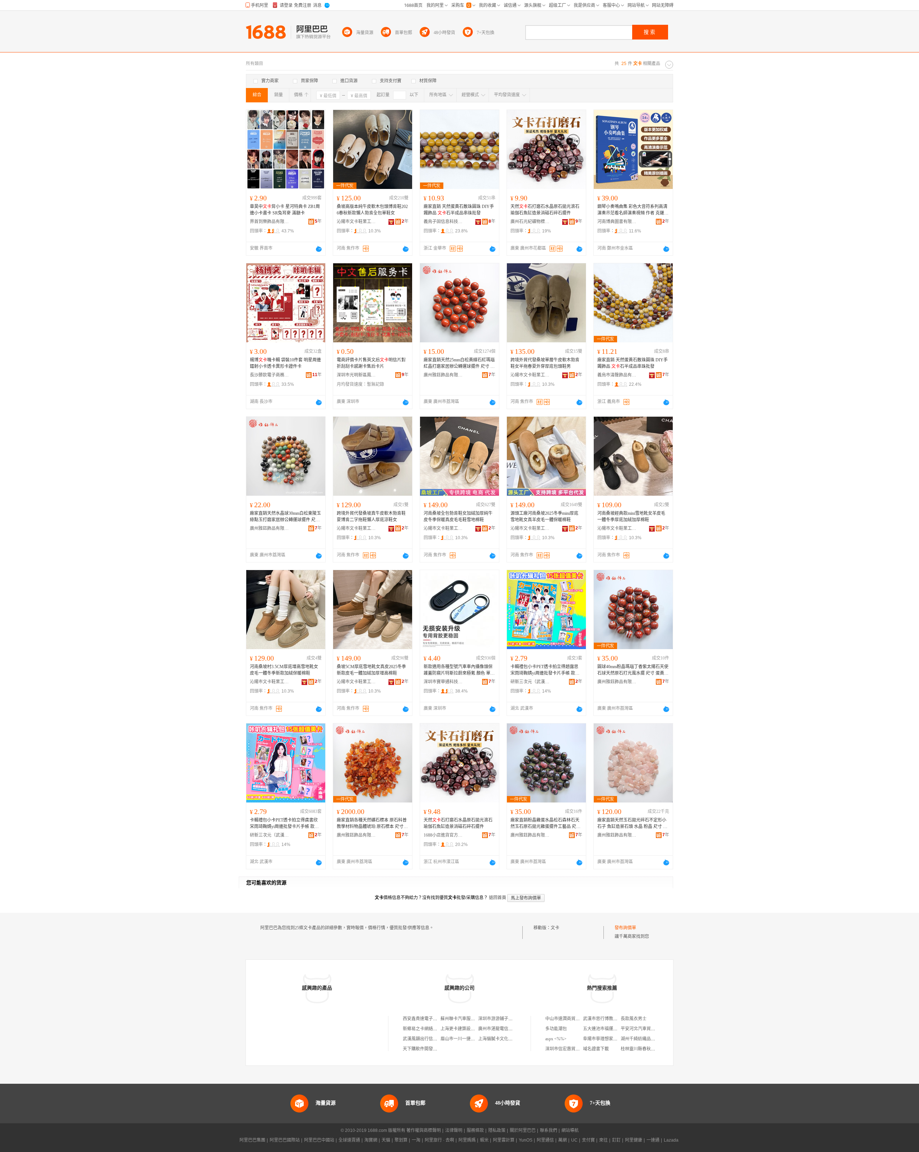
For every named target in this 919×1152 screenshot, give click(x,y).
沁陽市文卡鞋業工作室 (356, 221)
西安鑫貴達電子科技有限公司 (431, 1018)
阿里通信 (545, 1140)
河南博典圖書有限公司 (617, 221)
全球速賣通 (349, 1140)
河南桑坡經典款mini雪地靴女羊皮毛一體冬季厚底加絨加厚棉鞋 (631, 516)
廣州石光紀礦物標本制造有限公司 (530, 221)
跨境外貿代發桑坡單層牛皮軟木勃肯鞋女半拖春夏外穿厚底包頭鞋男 (544, 363)
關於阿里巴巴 (523, 1130)
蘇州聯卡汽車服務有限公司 (466, 1018)
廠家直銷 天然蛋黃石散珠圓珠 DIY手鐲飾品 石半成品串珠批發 (459, 210)
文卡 (555, 927)
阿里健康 (633, 1140)
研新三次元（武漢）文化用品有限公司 (530, 681)
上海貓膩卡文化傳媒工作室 (504, 1038)
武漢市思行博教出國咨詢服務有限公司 (619, 1018)
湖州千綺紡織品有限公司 (644, 1038)
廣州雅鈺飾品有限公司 (443, 375)
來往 (603, 1140)
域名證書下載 (596, 1048)
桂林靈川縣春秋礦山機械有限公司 (653, 1048)
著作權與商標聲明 (423, 1130)
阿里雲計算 (503, 1140)
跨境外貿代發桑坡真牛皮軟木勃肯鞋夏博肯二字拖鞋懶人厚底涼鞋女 (371, 516)
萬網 (562, 1140)
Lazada (671, 1140)
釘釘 (616, 1140)
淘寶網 (370, 1140)
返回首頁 (497, 897)
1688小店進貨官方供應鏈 (443, 835)
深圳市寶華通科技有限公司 (443, 681)
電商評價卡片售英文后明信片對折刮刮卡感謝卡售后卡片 (371, 363)
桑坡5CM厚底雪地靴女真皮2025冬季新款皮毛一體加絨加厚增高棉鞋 (371, 670)
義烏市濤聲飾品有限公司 (617, 375)
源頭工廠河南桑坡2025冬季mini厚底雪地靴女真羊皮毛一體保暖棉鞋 (544, 516)
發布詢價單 (625, 927)
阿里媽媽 (467, 1140)
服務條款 (475, 1130)
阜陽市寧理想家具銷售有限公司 (613, 1038)
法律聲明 (453, 1130)
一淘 (416, 1140)
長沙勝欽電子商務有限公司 (269, 375)
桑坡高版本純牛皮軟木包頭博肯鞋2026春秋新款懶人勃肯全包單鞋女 (372, 210)
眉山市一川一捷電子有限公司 (468, 1038)
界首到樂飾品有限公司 (269, 221)
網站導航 (570, 1130)
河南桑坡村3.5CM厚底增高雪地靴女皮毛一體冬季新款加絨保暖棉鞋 (284, 670)
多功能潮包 (556, 1028)
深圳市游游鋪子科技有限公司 (506, 1018)
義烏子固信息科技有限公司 (443, 221)
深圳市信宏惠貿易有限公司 (571, 1048)
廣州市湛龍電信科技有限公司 (506, 1028)
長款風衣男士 (634, 1018)
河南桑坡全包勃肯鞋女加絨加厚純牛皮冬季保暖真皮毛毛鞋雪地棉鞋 (458, 516)
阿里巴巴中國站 (319, 1140)
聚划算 (401, 1140)
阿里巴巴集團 (252, 1140)
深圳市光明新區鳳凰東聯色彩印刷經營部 (356, 375)
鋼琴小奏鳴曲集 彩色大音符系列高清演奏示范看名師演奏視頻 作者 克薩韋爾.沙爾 (632, 210)
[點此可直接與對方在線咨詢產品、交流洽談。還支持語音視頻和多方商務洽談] (319, 249)
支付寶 (588, 1140)
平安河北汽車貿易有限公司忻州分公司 (657, 1028)
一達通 (653, 1140)
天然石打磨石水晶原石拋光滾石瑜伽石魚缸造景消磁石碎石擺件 (544, 210)
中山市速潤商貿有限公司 (569, 1018)
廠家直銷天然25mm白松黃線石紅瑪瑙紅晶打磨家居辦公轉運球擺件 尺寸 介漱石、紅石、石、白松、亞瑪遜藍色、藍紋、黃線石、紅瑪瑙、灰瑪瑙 (459, 363)
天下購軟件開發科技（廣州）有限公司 (439, 1048)
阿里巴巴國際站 (285, 1140)
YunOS (525, 1140)
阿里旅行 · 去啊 (439, 1140)
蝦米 (484, 1140)
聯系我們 (548, 1130)
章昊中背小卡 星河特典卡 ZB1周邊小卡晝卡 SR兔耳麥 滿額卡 (285, 210)
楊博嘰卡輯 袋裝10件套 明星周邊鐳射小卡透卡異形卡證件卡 (285, 363)
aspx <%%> (555, 1038)
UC (574, 1140)
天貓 (386, 1140)
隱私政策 (496, 1130)
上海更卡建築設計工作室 (464, 1028)
